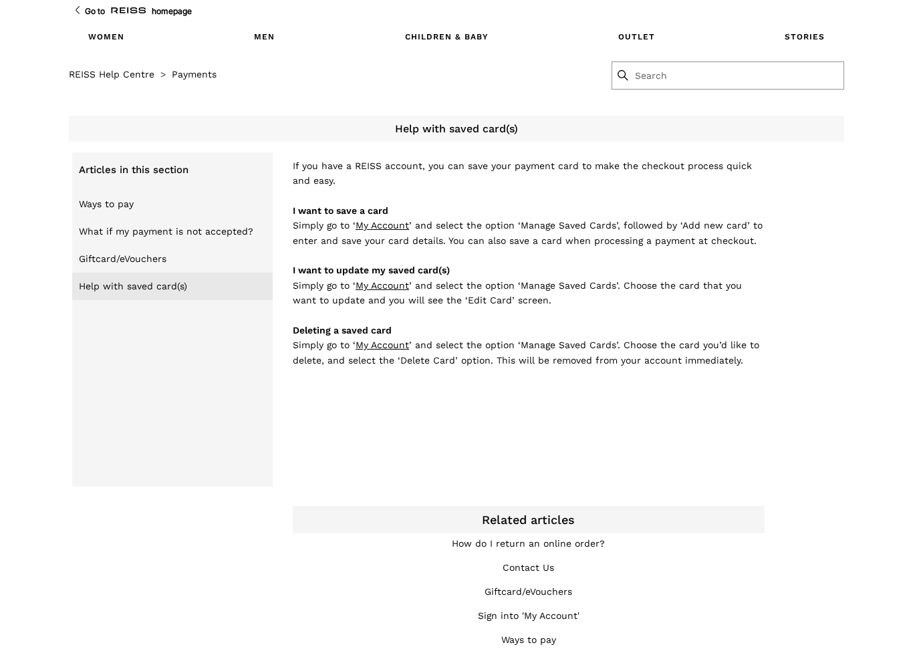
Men (264, 36)
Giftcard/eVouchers (122, 258)
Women (106, 36)
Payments (194, 74)
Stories (805, 36)
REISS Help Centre (111, 74)
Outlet (636, 36)
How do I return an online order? (528, 543)
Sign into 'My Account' (528, 615)
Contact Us (528, 567)
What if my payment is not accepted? (166, 231)
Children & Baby (447, 36)
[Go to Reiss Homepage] (128, 11)
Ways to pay (106, 204)
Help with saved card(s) (133, 286)
